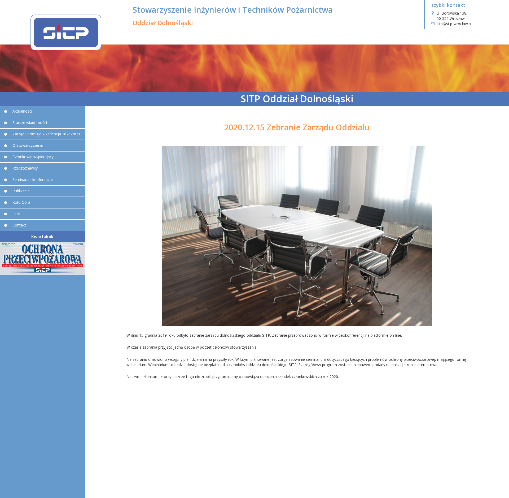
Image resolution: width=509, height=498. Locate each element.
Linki (16, 213)
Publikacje (21, 190)
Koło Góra (21, 202)
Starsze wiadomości (29, 122)
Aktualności (22, 111)
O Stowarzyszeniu (27, 145)
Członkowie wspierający (33, 156)
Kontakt (19, 225)
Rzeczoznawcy (25, 168)
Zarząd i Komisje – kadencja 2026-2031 (46, 133)
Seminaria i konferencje (32, 179)
